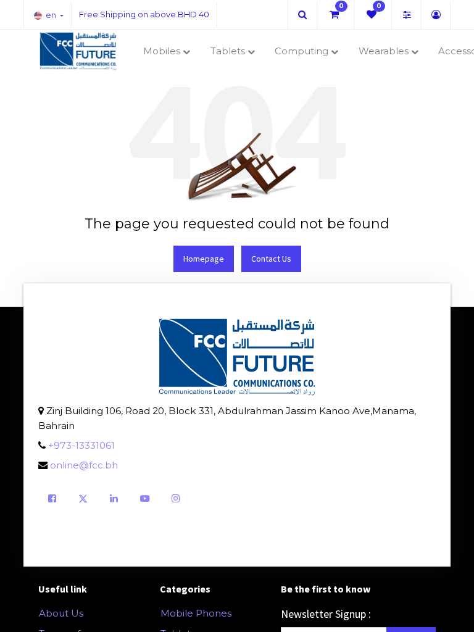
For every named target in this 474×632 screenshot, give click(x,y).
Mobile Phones (195, 613)
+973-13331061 (81, 445)
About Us (61, 613)
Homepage (203, 258)
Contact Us (271, 258)
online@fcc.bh (84, 465)
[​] (302, 14)
